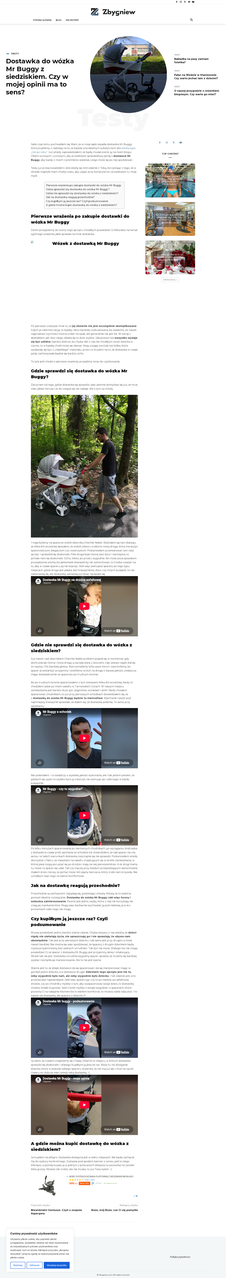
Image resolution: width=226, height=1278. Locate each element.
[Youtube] (193, 2)
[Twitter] (185, 2)
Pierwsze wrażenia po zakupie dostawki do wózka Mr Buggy (83, 185)
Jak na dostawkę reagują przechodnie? (70, 197)
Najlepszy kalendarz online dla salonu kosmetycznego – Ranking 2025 (170, 219)
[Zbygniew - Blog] (113, 11)
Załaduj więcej (169, 279)
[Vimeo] (189, 2)
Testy (15, 54)
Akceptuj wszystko (57, 1265)
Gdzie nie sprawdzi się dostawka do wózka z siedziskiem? (82, 193)
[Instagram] (181, 2)
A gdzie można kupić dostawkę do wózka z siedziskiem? (81, 205)
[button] (191, 20)
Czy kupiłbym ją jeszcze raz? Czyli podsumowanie (77, 201)
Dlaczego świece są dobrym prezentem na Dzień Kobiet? (170, 257)
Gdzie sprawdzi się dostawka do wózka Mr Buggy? (78, 189)
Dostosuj (17, 1265)
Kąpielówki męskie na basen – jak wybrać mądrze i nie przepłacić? (170, 180)
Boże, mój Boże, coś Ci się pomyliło (114, 1210)
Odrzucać (35, 1265)
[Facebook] (177, 2)
